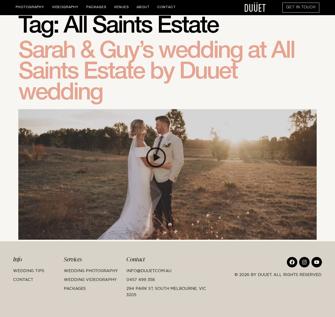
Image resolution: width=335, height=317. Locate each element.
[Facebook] (292, 262)
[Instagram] (304, 262)
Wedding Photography (91, 270)
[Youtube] (316, 262)
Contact (166, 7)
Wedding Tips (28, 270)
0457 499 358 (140, 279)
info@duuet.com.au (148, 270)
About (143, 7)
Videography (65, 7)
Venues (121, 7)
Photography (30, 7)
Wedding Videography (90, 279)
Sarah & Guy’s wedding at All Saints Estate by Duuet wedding (156, 73)
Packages (96, 7)
